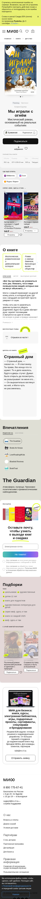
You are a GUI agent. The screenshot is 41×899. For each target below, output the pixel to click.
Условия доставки (10, 828)
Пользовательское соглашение (16, 872)
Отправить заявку (20, 758)
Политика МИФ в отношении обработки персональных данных (21, 570)
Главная (7, 38)
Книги (18, 38)
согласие (13, 560)
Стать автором (9, 840)
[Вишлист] (27, 32)
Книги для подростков (15, 600)
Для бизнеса (8, 852)
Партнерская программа (13, 844)
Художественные (27, 592)
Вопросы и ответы (10, 820)
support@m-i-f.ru (10, 801)
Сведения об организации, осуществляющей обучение (14, 867)
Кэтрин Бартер (20, 107)
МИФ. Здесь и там (13, 620)
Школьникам (10, 592)
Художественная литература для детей (20, 606)
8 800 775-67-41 (13, 787)
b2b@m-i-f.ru (20, 751)
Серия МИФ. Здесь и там (16, 612)
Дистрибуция (8, 848)
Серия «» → (14, 188)
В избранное (18, 148)
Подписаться (20, 141)
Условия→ (15, 23)
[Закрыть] (38, 17)
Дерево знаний (9, 824)
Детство (28, 38)
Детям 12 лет (11, 596)
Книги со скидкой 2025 (15, 616)
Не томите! (20, 554)
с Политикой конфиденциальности (16, 886)
